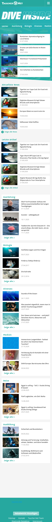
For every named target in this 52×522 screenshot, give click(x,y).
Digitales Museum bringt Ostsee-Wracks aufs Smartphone (32, 101)
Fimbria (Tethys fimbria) (30, 261)
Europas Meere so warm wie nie (32, 111)
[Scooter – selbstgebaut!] (11, 217)
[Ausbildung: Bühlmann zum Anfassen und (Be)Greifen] (11, 453)
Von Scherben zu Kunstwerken (31, 70)
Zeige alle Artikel (11, 188)
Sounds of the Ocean (29, 293)
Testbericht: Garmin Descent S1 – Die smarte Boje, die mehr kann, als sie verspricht (35, 228)
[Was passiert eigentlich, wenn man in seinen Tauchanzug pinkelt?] (11, 307)
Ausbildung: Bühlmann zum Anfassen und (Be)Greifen (32, 452)
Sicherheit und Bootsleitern (32, 429)
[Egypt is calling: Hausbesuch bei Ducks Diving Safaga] (11, 409)
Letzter (5, 26)
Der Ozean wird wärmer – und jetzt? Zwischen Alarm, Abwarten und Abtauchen (35, 317)
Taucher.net (12, 3)
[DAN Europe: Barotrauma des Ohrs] (11, 366)
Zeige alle (8, 238)
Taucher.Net (16, 502)
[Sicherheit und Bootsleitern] (11, 431)
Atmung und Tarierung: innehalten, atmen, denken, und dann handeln (35, 441)
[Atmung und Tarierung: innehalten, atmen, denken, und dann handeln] (11, 442)
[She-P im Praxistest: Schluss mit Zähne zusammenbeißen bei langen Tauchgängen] (11, 205)
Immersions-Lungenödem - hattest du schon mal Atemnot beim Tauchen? (34, 341)
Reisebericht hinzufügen (26, 513)
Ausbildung (9, 424)
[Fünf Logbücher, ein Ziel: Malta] (11, 399)
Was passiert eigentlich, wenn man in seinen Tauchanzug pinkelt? (35, 305)
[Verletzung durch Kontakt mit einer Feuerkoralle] (11, 355)
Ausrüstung (17, 26)
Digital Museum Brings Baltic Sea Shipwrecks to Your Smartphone (33, 179)
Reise (6, 380)
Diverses (38, 26)
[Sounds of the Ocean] (11, 296)
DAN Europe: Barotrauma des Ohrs (35, 363)
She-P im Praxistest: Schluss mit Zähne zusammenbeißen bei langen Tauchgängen (35, 204)
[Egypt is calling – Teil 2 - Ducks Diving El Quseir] (11, 388)
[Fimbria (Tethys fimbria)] (11, 263)
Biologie (28, 26)
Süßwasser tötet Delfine (29, 122)
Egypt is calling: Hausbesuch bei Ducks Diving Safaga (33, 408)
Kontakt (21, 518)
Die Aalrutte (26, 271)
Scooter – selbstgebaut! (30, 215)
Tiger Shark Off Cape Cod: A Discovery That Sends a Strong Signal (34, 156)
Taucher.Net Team (36, 518)
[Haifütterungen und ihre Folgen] (11, 252)
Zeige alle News (11, 132)
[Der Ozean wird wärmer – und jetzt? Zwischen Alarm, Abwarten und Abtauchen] (11, 319)
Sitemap (11, 518)
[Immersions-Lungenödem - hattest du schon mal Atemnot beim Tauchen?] (11, 343)
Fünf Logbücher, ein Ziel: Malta (33, 396)
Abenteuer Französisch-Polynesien (33, 59)
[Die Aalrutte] (11, 274)
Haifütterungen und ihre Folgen (33, 250)
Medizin (48, 26)
